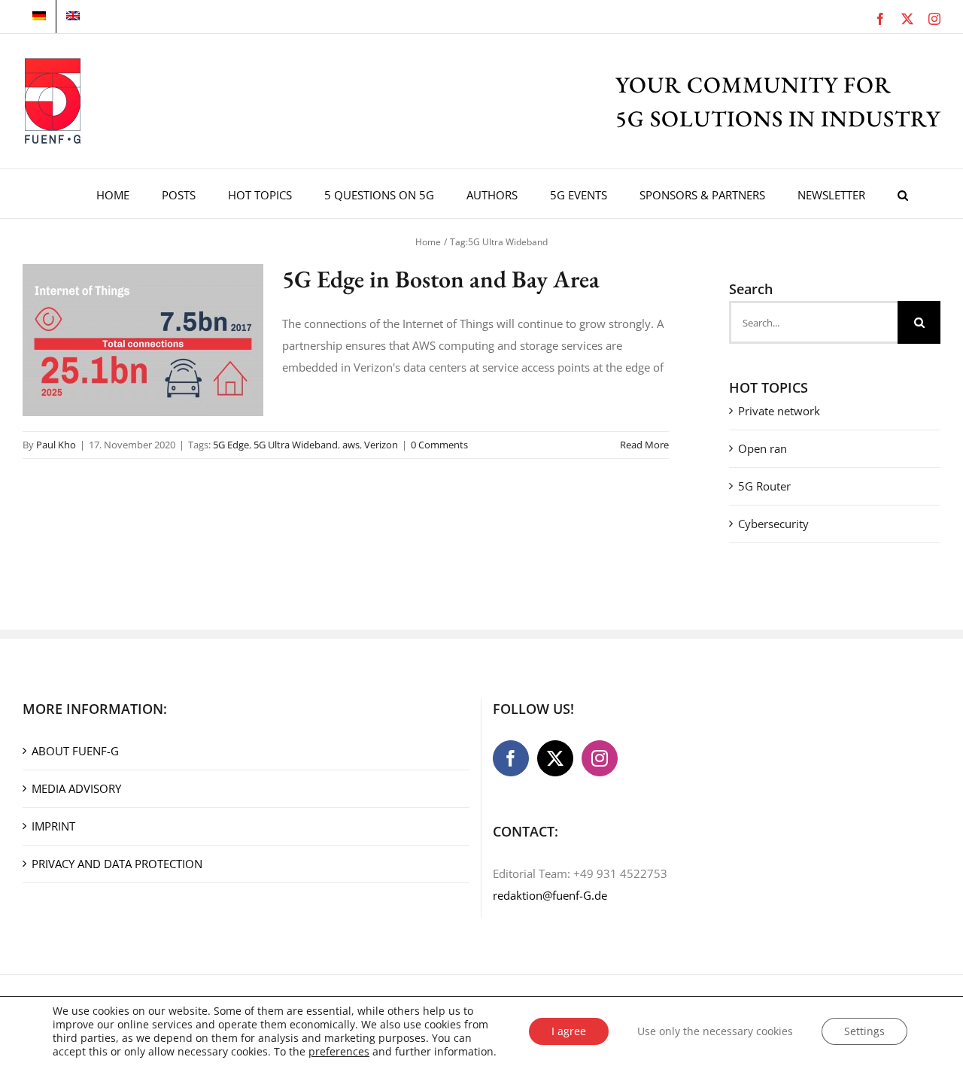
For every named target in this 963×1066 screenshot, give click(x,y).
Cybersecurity (773, 523)
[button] (903, 193)
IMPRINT (53, 826)
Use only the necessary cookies (715, 1031)
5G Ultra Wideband (296, 444)
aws (351, 444)
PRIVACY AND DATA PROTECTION (117, 863)
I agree (568, 1031)
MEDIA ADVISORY (76, 788)
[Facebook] (511, 758)
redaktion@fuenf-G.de (550, 895)
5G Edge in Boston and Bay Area (441, 279)
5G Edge (231, 444)
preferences (338, 1051)
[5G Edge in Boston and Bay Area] (143, 340)
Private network (779, 410)
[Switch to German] (39, 16)
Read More (644, 444)
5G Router (764, 486)
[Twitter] (555, 758)
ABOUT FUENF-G (75, 750)
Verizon (381, 444)
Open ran (762, 448)
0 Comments (439, 444)
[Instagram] (600, 758)
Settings (864, 1031)
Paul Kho (56, 444)
